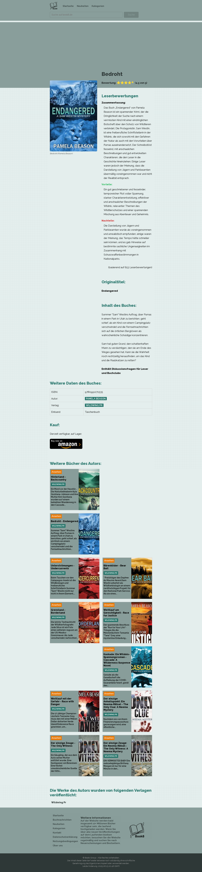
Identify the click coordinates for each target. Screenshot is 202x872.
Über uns (58, 845)
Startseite (68, 6)
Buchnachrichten (62, 819)
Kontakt (57, 832)
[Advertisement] (101, 43)
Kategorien (98, 6)
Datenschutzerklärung (65, 837)
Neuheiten (82, 6)
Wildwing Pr (94, 405)
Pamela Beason (96, 398)
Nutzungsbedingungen (65, 841)
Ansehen (56, 472)
